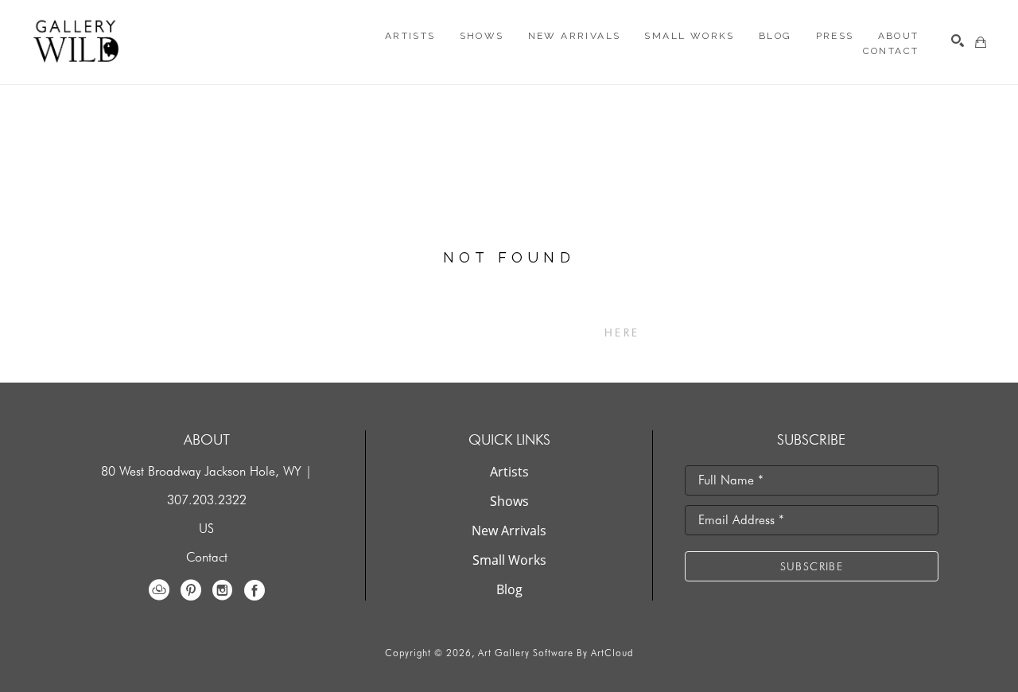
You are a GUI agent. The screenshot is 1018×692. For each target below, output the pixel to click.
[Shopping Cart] (980, 42)
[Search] (957, 40)
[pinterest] (191, 590)
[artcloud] (159, 590)
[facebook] (254, 590)
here (621, 332)
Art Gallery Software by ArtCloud (555, 653)
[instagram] (222, 590)
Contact (206, 557)
